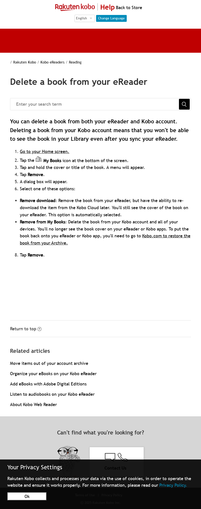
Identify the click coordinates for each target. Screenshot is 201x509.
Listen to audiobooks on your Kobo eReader (52, 394)
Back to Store (128, 7)
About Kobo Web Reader (33, 404)
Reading (75, 62)
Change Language (111, 18)
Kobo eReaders (52, 62)
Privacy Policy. (173, 485)
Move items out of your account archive (49, 363)
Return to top (23, 328)
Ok (27, 496)
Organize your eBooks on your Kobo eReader (53, 373)
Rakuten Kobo (24, 62)
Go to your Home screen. (44, 151)
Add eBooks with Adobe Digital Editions (48, 384)
